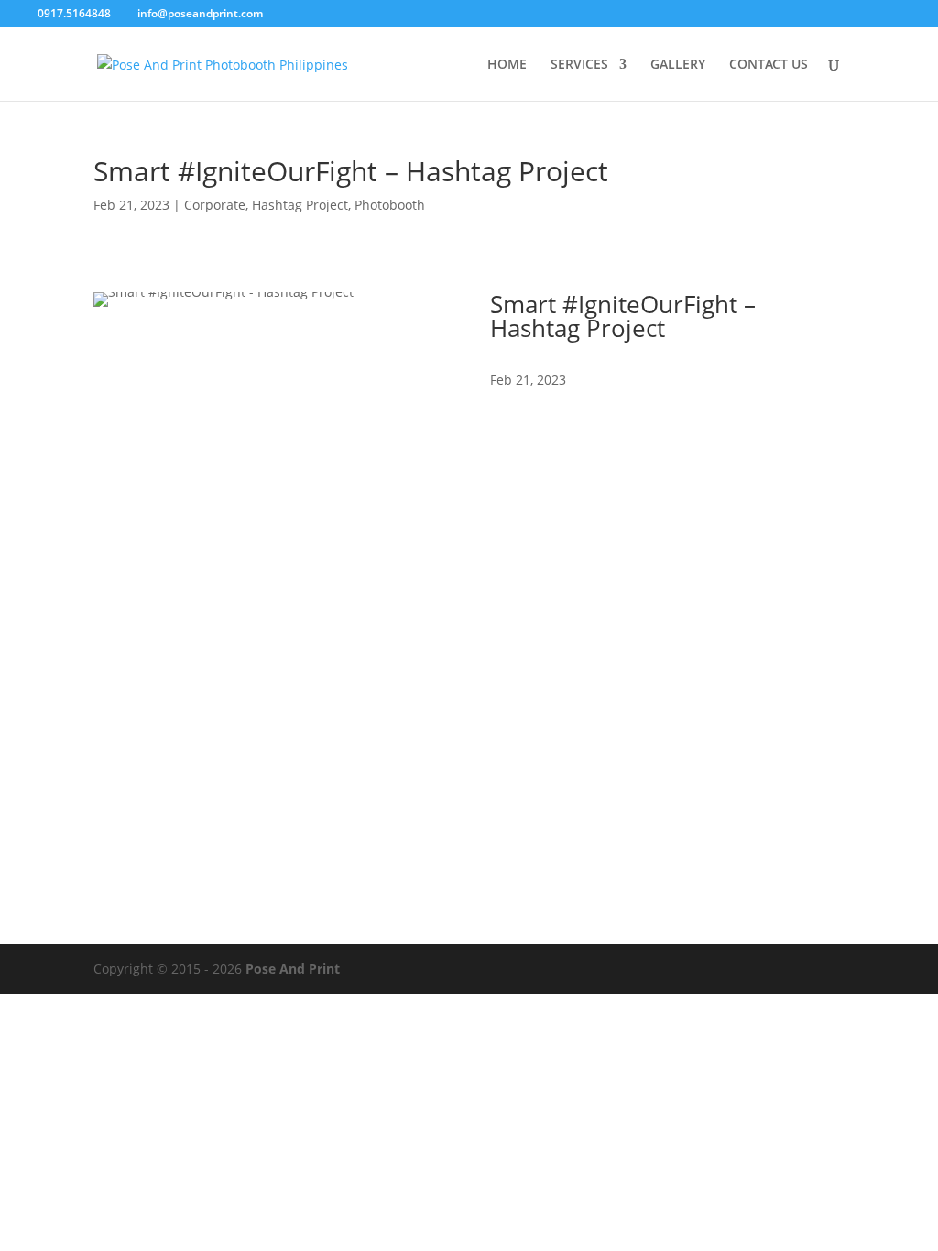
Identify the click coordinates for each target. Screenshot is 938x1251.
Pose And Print (292, 968)
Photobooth (389, 204)
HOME (507, 65)
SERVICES (579, 65)
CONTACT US (768, 65)
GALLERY (677, 65)
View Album (560, 433)
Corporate (214, 204)
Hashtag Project (300, 204)
